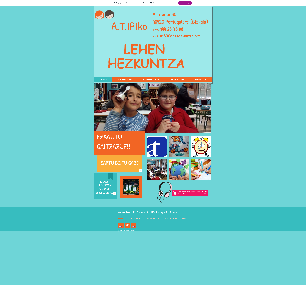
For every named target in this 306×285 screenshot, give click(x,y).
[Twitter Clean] (127, 225)
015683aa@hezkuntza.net (180, 36)
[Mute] (203, 192)
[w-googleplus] (133, 227)
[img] (157, 146)
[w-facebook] (120, 227)
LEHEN (146, 48)
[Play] (174, 193)
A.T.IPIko (129, 26)
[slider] (206, 191)
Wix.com (128, 232)
